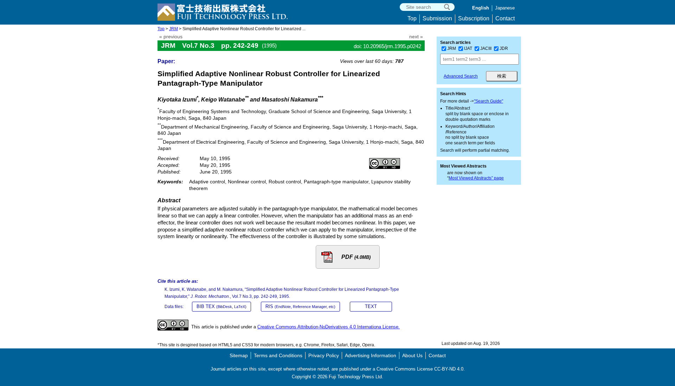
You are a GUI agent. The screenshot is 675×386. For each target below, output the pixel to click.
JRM (173, 28)
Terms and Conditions (278, 355)
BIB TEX (221, 306)
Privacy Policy (323, 355)
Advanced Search (461, 76)
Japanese (505, 8)
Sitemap (239, 355)
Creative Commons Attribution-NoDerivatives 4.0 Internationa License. (328, 326)
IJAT (468, 48)
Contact (505, 18)
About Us (412, 355)
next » (416, 36)
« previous (170, 36)
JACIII (485, 48)
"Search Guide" (488, 101)
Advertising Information (370, 355)
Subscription (473, 18)
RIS (300, 306)
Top (412, 18)
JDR (504, 48)
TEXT (370, 306)
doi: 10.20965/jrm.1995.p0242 (387, 46)
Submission (437, 18)
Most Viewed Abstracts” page (476, 178)
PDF (356, 257)
